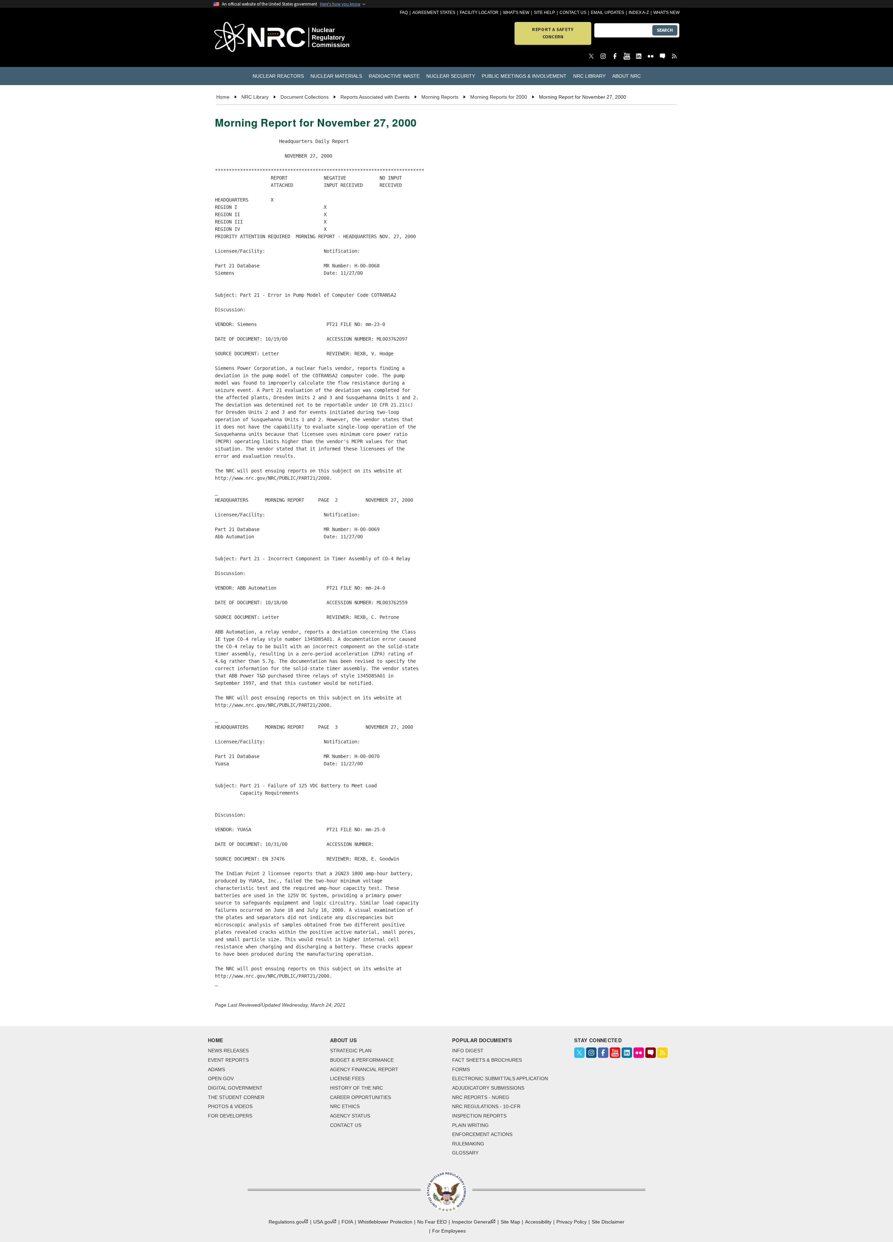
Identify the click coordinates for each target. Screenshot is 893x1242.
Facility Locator (479, 12)
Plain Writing (470, 1125)
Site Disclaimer (608, 1222)
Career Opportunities (360, 1097)
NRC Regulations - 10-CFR (486, 1106)
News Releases (228, 1050)
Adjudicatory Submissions (488, 1088)
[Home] (250, 37)
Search (665, 30)
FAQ (404, 12)
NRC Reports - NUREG (480, 1097)
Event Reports (228, 1060)
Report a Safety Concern (552, 33)
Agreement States (433, 12)
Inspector (471, 1222)
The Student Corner (236, 1097)
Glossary (465, 1153)
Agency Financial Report (364, 1069)
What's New (516, 12)
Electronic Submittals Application (500, 1078)
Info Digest (467, 1050)
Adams (216, 1069)
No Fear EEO (432, 1222)
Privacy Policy (571, 1222)
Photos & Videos (230, 1106)
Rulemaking (468, 1143)
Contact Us (573, 12)
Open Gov (221, 1078)
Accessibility (538, 1222)
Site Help (544, 12)
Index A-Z (639, 12)
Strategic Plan (351, 1050)
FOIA (347, 1222)
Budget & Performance (362, 1060)
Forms (461, 1069)
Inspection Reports (479, 1116)
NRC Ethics (345, 1106)
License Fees (347, 1078)
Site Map (510, 1222)
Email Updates (607, 12)
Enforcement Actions (482, 1134)
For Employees (449, 1231)
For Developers (230, 1116)
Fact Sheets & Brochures (487, 1060)
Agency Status (350, 1116)
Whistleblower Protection (385, 1222)
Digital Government (235, 1088)
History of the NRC (356, 1088)
